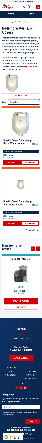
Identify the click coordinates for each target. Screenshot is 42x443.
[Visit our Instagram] (21, 387)
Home (4, 22)
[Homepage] (7, 6)
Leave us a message (21, 358)
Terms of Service (6, 414)
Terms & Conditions (31, 378)
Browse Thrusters (21, 301)
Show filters (21, 95)
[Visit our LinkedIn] (25, 387)
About (11, 371)
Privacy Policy (31, 371)
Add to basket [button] (30, 162)
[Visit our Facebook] (17, 387)
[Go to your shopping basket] (28, 7)
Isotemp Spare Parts (12, 22)
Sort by (4, 102)
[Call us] (38, 7)
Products (10, 13)
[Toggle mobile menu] (33, 7)
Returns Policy (31, 375)
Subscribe (32, 421)
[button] (13, 436)
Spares (31, 13)
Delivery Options (10, 375)
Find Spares (21, 307)
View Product (12, 162)
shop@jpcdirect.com (28, 66)
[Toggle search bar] (24, 7)
